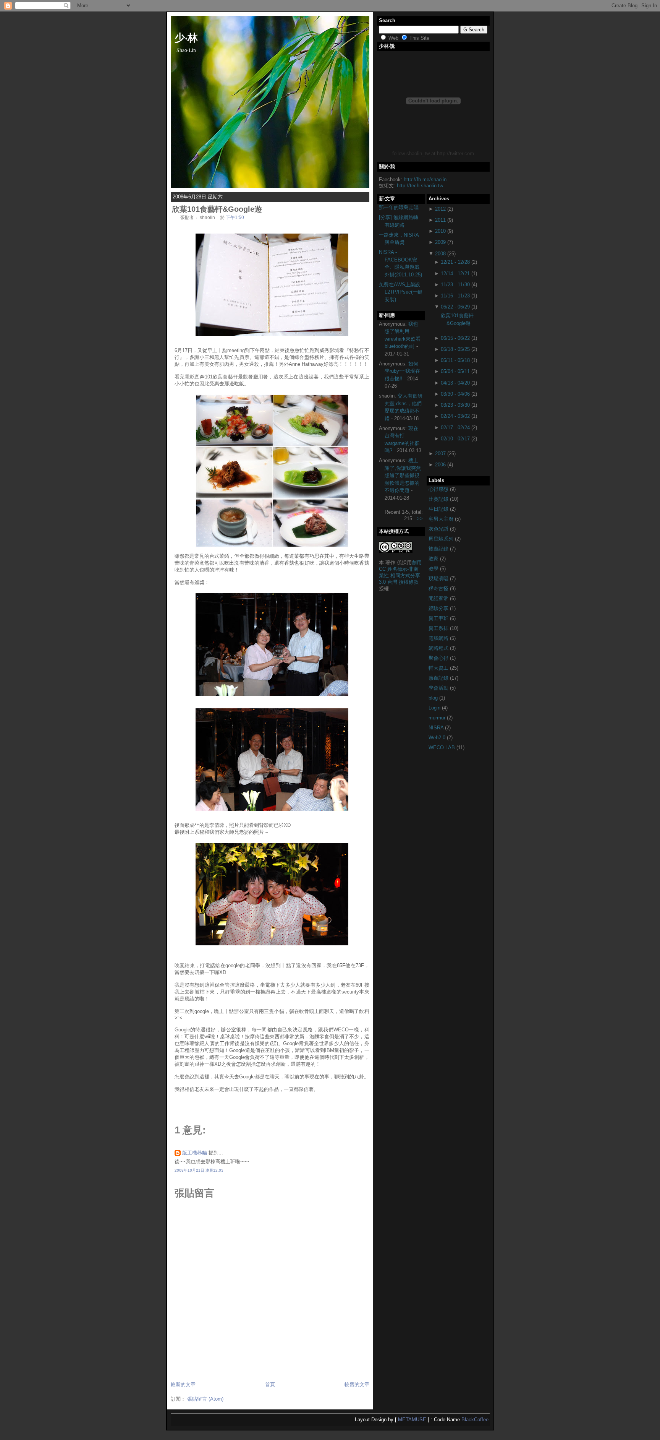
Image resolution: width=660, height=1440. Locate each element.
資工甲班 (439, 618)
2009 (440, 242)
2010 (440, 231)
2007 (440, 453)
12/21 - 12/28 (455, 262)
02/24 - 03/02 (455, 416)
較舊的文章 (357, 1384)
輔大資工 (439, 668)
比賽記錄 (439, 499)
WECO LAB (442, 747)
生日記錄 (439, 509)
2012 (440, 209)
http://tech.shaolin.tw (420, 185)
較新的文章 (183, 1384)
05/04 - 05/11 (455, 371)
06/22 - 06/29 (455, 307)
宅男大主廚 (442, 519)
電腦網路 (439, 638)
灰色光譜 (439, 529)
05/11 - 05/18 (455, 360)
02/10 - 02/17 (455, 439)
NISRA (437, 728)
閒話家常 (439, 598)
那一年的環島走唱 (399, 207)
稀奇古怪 (439, 588)
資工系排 (439, 628)
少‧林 (186, 37)
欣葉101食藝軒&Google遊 (217, 209)
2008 (440, 254)
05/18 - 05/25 (455, 349)
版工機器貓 (194, 1153)
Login (435, 708)
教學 (434, 568)
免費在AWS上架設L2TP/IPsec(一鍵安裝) (400, 292)
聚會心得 (439, 658)
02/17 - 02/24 (455, 427)
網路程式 (439, 648)
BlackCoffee (475, 1419)
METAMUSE (412, 1419)
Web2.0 (438, 737)
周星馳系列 (442, 539)
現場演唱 (439, 578)
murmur (438, 718)
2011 (440, 220)
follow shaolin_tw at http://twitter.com (433, 153)
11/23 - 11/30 (455, 284)
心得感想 (439, 489)
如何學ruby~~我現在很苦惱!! (402, 371)
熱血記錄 (439, 678)
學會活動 (439, 688)
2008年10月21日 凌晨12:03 (199, 1170)
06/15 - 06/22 (455, 338)
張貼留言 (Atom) (205, 1399)
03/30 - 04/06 (455, 394)
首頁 (270, 1384)
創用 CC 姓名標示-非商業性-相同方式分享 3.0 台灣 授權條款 (400, 572)
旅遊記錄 (439, 549)
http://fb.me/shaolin (425, 179)
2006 (440, 465)
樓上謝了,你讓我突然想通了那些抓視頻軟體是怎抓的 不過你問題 (403, 475)
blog (434, 698)
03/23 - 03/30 (455, 405)
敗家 (434, 559)
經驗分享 (439, 608)
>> (420, 518)
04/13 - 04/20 (455, 383)
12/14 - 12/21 (455, 273)
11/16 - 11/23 (455, 296)
